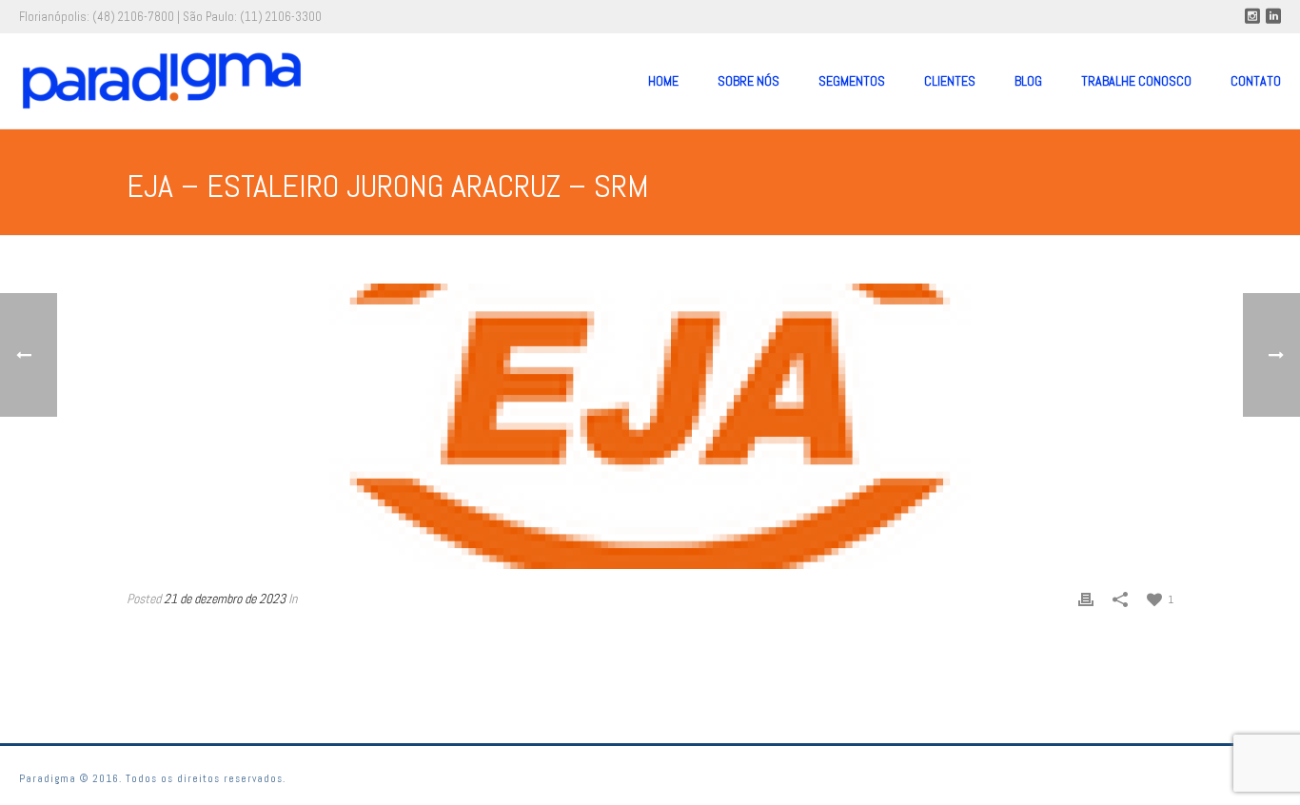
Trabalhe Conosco (1136, 80)
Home (663, 80)
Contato (1256, 80)
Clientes (949, 80)
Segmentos (851, 80)
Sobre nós (748, 80)
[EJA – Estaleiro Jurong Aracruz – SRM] (650, 426)
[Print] (1085, 599)
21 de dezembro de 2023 (225, 598)
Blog (1028, 80)
